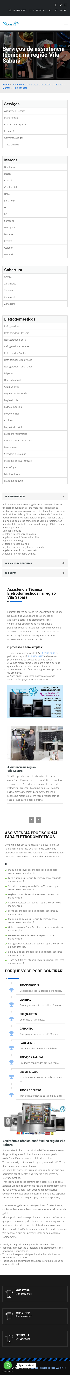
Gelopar (8, 247)
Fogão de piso (11, 400)
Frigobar (8, 373)
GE (5, 207)
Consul (8, 180)
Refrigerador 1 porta (15, 339)
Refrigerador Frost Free (16, 346)
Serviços (33, 84)
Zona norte (10, 283)
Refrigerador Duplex (15, 353)
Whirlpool (9, 227)
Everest (8, 241)
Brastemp (9, 167)
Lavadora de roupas (20, 563)
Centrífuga (10, 467)
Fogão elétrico (11, 413)
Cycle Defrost (11, 386)
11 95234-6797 (19, 10)
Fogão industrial (13, 427)
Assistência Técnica (52, 84)
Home (5, 84)
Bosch (7, 173)
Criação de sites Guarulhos (53, 1367)
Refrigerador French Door (18, 366)
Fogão (12, 573)
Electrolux (9, 200)
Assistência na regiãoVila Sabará (21, 768)
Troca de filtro (11, 144)
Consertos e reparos (15, 124)
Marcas (6, 87)
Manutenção (11, 117)
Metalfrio (9, 254)
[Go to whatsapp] (8, 1365)
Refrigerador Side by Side (18, 359)
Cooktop (8, 420)
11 (25, 1294)
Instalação (9, 131)
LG (5, 214)
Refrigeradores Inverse (16, 332)
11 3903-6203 (39, 10)
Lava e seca (10, 447)
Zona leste (9, 303)
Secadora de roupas (15, 453)
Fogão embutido (13, 406)
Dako (7, 193)
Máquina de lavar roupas (18, 460)
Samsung (9, 220)
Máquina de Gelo (13, 480)
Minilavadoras (12, 474)
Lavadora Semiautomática (18, 440)
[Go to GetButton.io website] (8, 1372)
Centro (8, 276)
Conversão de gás (13, 137)
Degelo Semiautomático (17, 393)
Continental (10, 187)
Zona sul (9, 290)
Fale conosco (20, 87)
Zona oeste (10, 297)
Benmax (8, 234)
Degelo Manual (12, 380)
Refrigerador (16, 496)
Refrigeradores (12, 326)
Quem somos (19, 84)
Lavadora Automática (15, 433)
